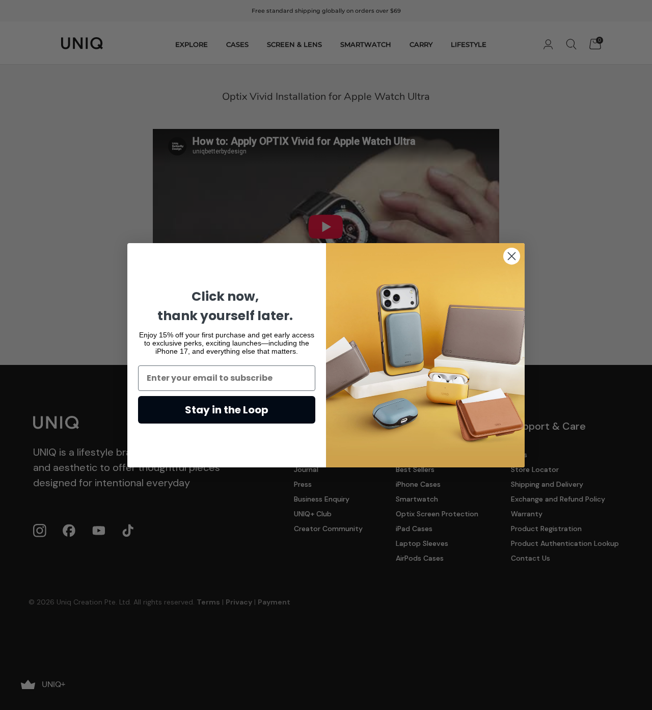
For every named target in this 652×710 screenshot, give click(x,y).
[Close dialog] (512, 256)
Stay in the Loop (226, 410)
